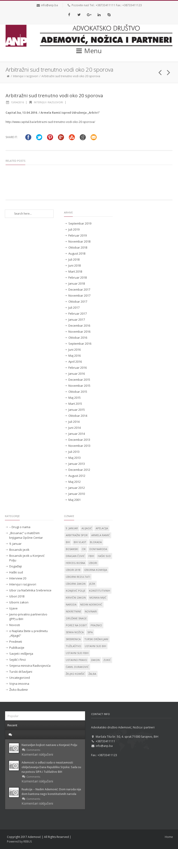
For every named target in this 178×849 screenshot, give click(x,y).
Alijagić (87, 528)
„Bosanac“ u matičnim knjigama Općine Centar (26, 535)
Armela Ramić (100, 535)
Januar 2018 (76, 283)
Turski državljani (20, 671)
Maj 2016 (74, 355)
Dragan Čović (75, 556)
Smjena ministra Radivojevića (30, 665)
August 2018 (76, 253)
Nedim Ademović (91, 604)
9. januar (15, 544)
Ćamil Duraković (77, 667)
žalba (92, 674)
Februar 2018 (77, 277)
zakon (95, 660)
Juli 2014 (73, 422)
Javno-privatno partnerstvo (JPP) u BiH (28, 616)
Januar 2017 (76, 319)
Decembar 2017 (79, 289)
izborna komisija (95, 570)
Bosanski (72, 549)
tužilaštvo (73, 646)
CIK (84, 549)
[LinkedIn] (99, 14)
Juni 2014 (74, 428)
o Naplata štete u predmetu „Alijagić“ (28, 633)
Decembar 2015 (79, 379)
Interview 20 (17, 578)
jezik (92, 583)
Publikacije (16, 647)
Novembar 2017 (79, 295)
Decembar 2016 (79, 325)
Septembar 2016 (79, 343)
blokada (96, 542)
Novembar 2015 (79, 385)
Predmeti (15, 641)
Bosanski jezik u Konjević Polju (26, 558)
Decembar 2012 (79, 470)
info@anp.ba (49, 5)
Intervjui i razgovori (25, 76)
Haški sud (16, 572)
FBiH (91, 556)
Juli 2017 (73, 307)
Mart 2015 (75, 404)
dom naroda (98, 549)
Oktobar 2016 (77, 337)
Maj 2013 (74, 458)
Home (169, 837)
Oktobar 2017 (77, 301)
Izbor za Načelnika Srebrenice (30, 590)
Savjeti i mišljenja (21, 653)
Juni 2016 (74, 349)
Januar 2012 (76, 488)
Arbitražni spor (77, 535)
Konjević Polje (75, 590)
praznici (96, 625)
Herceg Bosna (75, 563)
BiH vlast (80, 542)
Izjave (13, 608)
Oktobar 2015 (77, 392)
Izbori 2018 (16, 596)
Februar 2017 (77, 313)
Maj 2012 (74, 482)
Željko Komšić (75, 674)
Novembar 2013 (79, 446)
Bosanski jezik (19, 550)
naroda (71, 604)
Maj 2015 (74, 398)
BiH (68, 542)
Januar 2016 (76, 373)
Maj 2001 (74, 500)
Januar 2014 (76, 434)
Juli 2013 (73, 452)
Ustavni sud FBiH (77, 653)
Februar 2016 (77, 367)
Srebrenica (73, 639)
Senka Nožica (75, 632)
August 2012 (76, 476)
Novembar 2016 (79, 331)
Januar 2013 (76, 464)
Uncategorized (19, 678)
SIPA (90, 632)
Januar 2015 (76, 410)
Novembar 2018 (79, 241)
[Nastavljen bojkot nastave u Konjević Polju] (14, 748)
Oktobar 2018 (77, 247)
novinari (91, 611)
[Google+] (89, 14)
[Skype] (109, 14)
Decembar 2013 (79, 440)
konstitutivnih (99, 590)
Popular (12, 716)
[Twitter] (79, 14)
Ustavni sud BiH (95, 646)
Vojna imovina (19, 684)
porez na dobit (76, 625)
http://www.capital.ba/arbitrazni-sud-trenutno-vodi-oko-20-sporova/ (50, 122)
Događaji (15, 566)
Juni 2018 (74, 265)
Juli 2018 (73, 259)
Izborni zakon (19, 602)
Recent (12, 725)
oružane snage (76, 618)
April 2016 (75, 361)
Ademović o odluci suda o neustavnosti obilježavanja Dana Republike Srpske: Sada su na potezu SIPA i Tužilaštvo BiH (51, 767)
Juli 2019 (73, 229)
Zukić (107, 660)
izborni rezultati (78, 576)
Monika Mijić (97, 597)
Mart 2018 (75, 271)
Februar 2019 (77, 235)
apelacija (102, 528)
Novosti (14, 625)
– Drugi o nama (19, 527)
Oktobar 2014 (77, 416)
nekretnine (73, 611)
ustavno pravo (76, 660)
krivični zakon (76, 597)
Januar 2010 (76, 494)
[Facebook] (69, 14)
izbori (93, 563)
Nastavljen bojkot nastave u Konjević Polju (49, 745)
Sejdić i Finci (17, 659)
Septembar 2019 (79, 223)
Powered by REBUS (19, 841)
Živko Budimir (18, 690)
